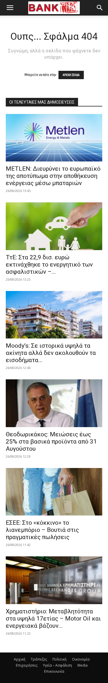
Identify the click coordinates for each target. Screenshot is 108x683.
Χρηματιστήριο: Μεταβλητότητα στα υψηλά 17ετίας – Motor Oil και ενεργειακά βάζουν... (53, 618)
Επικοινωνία (54, 671)
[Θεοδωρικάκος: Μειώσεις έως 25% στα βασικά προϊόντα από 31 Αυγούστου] (54, 403)
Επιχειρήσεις (26, 665)
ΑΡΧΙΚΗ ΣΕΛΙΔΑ (71, 75)
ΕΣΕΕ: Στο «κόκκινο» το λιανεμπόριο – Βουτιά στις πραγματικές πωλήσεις (42, 530)
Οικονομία (81, 659)
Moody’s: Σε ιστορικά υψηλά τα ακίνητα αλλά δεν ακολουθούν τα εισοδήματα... (51, 353)
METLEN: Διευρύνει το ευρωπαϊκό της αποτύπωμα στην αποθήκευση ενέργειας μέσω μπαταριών (53, 176)
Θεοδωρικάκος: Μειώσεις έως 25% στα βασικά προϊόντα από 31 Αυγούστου (51, 441)
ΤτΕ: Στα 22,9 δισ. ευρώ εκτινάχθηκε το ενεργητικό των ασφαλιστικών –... (49, 264)
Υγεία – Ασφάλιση (57, 665)
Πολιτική (59, 659)
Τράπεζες (39, 659)
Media (82, 665)
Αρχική (19, 659)
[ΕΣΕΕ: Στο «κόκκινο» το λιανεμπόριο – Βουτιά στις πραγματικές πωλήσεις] (54, 491)
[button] (10, 8)
